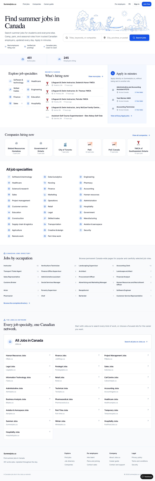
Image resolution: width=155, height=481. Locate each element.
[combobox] (84, 38)
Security (135, 465)
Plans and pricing (93, 461)
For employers (120, 4)
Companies (37, 4)
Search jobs (141, 38)
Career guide (49, 4)
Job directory (70, 461)
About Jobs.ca (114, 457)
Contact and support (117, 465)
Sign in (136, 4)
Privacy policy (137, 457)
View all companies (139, 135)
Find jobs (26, 4)
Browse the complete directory (15, 303)
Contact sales (92, 465)
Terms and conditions (140, 461)
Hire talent (91, 457)
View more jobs (95, 76)
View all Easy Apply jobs (120, 116)
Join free (146, 4)
